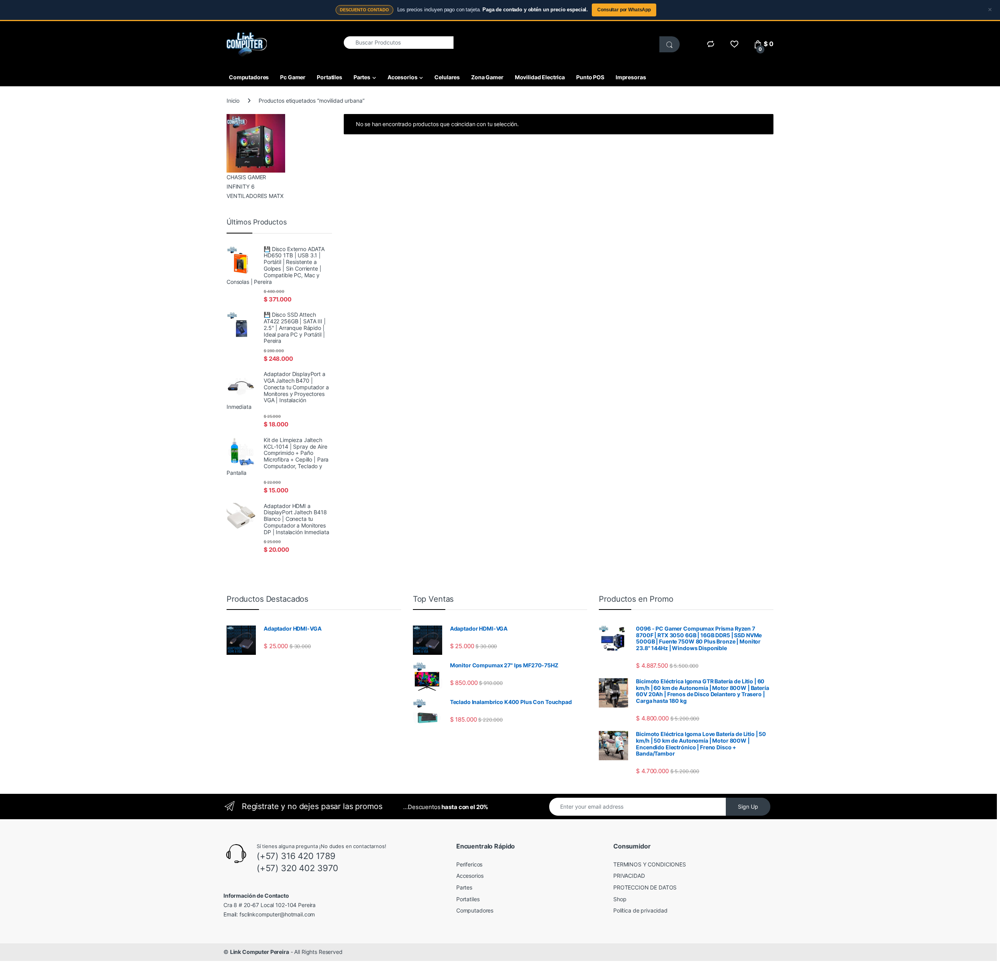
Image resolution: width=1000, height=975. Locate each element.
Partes (362, 77)
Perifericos (469, 864)
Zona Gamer (487, 77)
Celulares (447, 77)
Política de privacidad (640, 910)
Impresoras (631, 77)
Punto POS (590, 77)
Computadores (249, 77)
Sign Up (748, 806)
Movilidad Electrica (540, 77)
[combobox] (399, 42)
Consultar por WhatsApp (624, 9)
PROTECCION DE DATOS (645, 887)
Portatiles (329, 77)
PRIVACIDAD (629, 875)
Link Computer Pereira (259, 951)
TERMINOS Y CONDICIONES (649, 864)
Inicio (233, 100)
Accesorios (403, 77)
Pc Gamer (292, 77)
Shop (619, 899)
